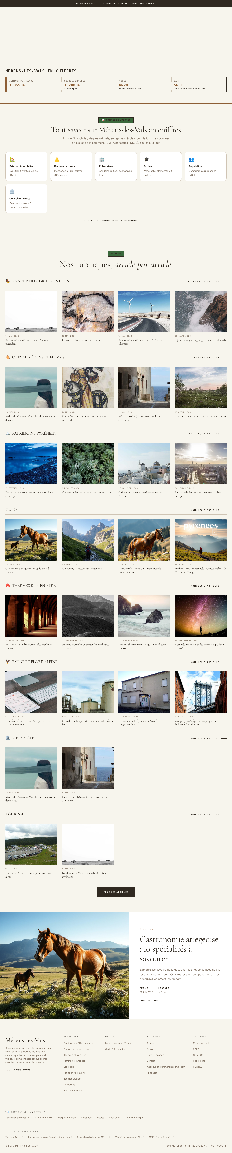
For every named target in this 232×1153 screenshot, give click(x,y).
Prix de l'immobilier (43, 1117)
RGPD (196, 1049)
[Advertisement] (116, 43)
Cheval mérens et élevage (77, 1049)
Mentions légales (202, 1043)
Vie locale (69, 1066)
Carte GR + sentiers (115, 1049)
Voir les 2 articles (205, 738)
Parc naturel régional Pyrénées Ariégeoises (50, 1137)
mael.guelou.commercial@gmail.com (166, 1066)
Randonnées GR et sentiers (78, 1043)
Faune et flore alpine (75, 1072)
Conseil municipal (134, 1117)
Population (114, 1117)
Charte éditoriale (155, 1055)
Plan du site (199, 1060)
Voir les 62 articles (204, 357)
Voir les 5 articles (205, 586)
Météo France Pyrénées (161, 1137)
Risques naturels (67, 1117)
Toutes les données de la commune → (112, 220)
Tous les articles (116, 892)
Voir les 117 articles (204, 281)
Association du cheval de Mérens (94, 1137)
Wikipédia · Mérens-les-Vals (129, 1137)
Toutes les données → (17, 1117)
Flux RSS (197, 1066)
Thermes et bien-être (75, 1055)
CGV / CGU (199, 1055)
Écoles (100, 1117)
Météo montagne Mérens (118, 1043)
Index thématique (73, 1090)
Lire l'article (150, 1001)
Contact (151, 1060)
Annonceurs (153, 1072)
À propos (151, 1043)
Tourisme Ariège (14, 1137)
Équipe (150, 1049)
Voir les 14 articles (204, 433)
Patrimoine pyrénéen (75, 1060)
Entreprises (87, 1117)
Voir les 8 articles (205, 510)
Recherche (69, 1084)
